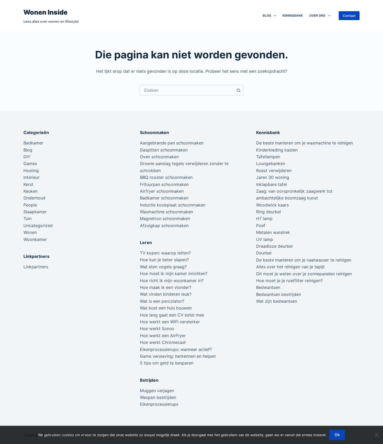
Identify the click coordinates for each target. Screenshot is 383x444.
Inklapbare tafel (271, 184)
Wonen (30, 232)
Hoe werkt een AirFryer (163, 335)
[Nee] (376, 434)
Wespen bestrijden (158, 397)
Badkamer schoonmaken (164, 197)
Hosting (31, 170)
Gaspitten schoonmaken (164, 150)
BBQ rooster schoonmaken (166, 177)
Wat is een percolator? (162, 301)
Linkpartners (35, 266)
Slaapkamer (35, 211)
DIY (26, 156)
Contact (349, 16)
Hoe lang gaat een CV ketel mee (172, 315)
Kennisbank (292, 15)
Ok (337, 434)
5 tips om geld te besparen (166, 363)
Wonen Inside (45, 12)
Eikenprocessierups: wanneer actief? (176, 349)
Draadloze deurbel (274, 246)
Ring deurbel (268, 211)
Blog (267, 15)
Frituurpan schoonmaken (164, 184)
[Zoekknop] (238, 90)
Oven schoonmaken (159, 156)
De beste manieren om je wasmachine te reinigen (304, 142)
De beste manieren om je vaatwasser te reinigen (303, 260)
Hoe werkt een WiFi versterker (170, 321)
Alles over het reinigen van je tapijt (290, 266)
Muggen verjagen (157, 390)
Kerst (28, 184)
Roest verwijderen (274, 170)
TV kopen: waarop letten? (165, 253)
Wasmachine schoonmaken (166, 211)
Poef (260, 225)
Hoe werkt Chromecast (163, 342)
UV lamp (264, 239)
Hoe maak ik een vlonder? (165, 287)
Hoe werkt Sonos (157, 328)
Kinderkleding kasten (277, 150)
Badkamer (33, 142)
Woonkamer (35, 239)
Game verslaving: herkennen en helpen (178, 356)
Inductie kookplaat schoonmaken (172, 205)
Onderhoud (34, 197)
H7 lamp (264, 218)
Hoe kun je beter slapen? (164, 259)
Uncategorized (38, 225)
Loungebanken (270, 163)
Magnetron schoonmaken (165, 218)
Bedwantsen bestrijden (278, 294)
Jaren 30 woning (272, 177)
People (30, 205)
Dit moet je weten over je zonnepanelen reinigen (304, 273)
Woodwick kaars (272, 205)
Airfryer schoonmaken (162, 191)
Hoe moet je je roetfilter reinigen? (289, 280)
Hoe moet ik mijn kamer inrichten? (173, 273)
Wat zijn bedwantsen (276, 301)
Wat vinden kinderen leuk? (165, 294)
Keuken (30, 191)
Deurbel (263, 253)
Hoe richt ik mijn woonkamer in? (171, 280)
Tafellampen (268, 156)
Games (30, 163)
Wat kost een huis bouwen (166, 308)
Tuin (27, 218)
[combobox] (187, 90)
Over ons (317, 15)
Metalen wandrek (273, 232)
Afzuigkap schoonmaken (164, 225)
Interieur (31, 177)
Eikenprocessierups (159, 404)
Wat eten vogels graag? (163, 266)
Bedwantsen (268, 287)
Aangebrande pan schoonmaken (171, 142)
